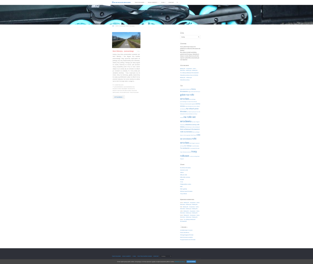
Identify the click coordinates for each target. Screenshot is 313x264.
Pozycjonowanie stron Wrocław (187, 239)
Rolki (181, 186)
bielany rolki (188, 89)
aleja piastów (183, 89)
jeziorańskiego (118, 87)
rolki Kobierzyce (188, 127)
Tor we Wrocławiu (195, 146)
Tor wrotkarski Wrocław (194, 148)
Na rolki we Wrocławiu (185, 167)
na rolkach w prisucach (192, 111)
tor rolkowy (187, 146)
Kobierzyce (182, 103)
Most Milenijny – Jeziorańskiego (123, 51)
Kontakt (182, 179)
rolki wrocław (124, 92)
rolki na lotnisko (186, 132)
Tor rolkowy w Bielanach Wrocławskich (189, 72)
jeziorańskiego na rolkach (185, 101)
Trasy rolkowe (183, 193)
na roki (193, 106)
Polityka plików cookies (185, 184)
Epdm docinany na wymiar (186, 237)
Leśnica (198, 104)
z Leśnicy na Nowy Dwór (194, 156)
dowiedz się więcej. (180, 261)
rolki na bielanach (196, 127)
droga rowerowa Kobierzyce (194, 91)
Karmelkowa (194, 101)
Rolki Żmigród (192, 143)
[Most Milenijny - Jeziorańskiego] (126, 40)
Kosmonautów (188, 103)
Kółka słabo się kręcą (185, 177)
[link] (177, 2)
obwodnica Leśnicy (190, 124)
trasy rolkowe (134, 92)
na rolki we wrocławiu (124, 90)
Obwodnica (182, 124)
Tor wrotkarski (184, 148)
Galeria (182, 172)
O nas (181, 182)
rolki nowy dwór (187, 135)
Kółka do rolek (183, 175)
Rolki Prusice (193, 135)
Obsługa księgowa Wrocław (186, 235)
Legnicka (193, 103)
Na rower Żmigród (195, 121)
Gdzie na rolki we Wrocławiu (121, 2)
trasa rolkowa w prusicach (185, 152)
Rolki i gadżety (183, 189)
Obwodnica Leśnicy (184, 80)
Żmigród (182, 158)
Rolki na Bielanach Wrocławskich (190, 129)
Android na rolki (184, 170)
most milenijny (122, 88)
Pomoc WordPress (184, 232)
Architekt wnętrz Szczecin (186, 230)
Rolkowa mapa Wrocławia (186, 191)
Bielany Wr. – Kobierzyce (186, 77)
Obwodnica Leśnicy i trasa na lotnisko (189, 75)
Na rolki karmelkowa (187, 113)
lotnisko (182, 106)
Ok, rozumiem (191, 261)
